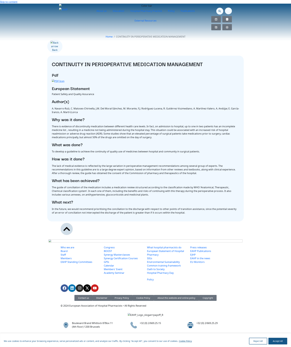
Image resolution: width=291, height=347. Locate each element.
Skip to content (8, 1)
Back (55, 50)
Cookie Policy (185, 341)
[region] (145, 340)
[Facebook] (64, 288)
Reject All (258, 341)
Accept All (278, 341)
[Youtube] (95, 288)
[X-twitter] (87, 288)
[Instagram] (79, 288)
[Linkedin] (72, 288)
